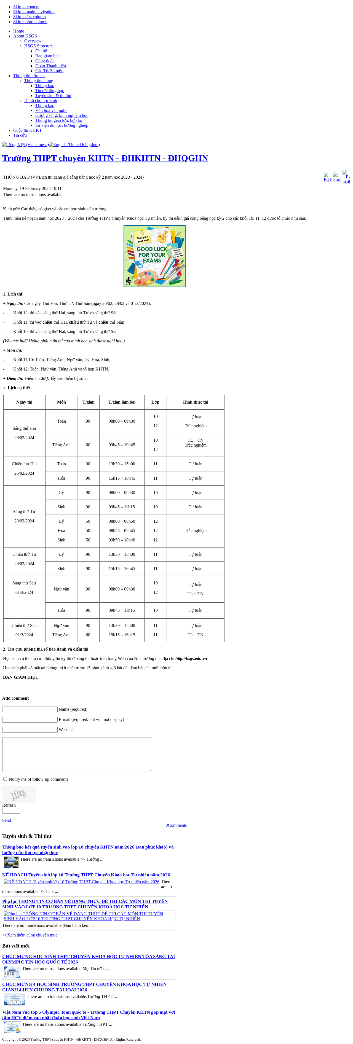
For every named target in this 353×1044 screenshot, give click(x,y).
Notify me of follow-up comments (38, 779)
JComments (176, 825)
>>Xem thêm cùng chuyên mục (29, 935)
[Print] (337, 179)
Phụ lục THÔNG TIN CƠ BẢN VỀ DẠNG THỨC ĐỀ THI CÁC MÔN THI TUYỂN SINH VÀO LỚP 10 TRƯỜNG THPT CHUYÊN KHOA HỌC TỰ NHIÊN (85, 904)
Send (6, 820)
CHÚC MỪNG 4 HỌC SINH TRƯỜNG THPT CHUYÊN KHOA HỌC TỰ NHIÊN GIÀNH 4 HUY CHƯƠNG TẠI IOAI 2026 (84, 987)
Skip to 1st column (29, 16)
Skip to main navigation (34, 11)
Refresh (9, 805)
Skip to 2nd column (30, 21)
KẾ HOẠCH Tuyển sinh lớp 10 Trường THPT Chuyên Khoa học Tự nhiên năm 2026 (86, 874)
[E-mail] (346, 181)
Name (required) (73, 709)
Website (66, 729)
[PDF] (328, 179)
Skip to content (26, 6)
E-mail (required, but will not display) (91, 719)
